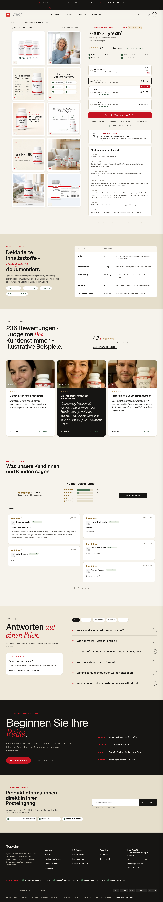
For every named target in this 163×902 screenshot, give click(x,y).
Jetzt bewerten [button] (133, 495)
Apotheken (104, 850)
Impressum (49, 868)
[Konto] (149, 14)
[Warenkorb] (154, 14)
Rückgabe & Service (80, 863)
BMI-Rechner (77, 850)
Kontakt (48, 854)
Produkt (86, 620)
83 (117, 48)
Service (123, 620)
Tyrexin (69, 14)
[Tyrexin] (14, 15)
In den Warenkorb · (122, 115)
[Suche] (144, 14)
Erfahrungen (97, 14)
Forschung (104, 854)
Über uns (82, 14)
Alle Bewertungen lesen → (105, 347)
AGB (127, 897)
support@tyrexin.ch (17, 670)
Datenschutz (119, 897)
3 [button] (82, 588)
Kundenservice (78, 859)
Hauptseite (55, 14)
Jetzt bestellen (17, 760)
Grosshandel (105, 859)
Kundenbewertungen (53, 859)
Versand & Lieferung (52, 863)
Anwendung (98, 620)
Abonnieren (147, 802)
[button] (68, 490)
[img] (16, 518)
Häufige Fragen (78, 854)
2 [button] (78, 588)
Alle (76, 620)
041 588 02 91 (33, 670)
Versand (111, 620)
